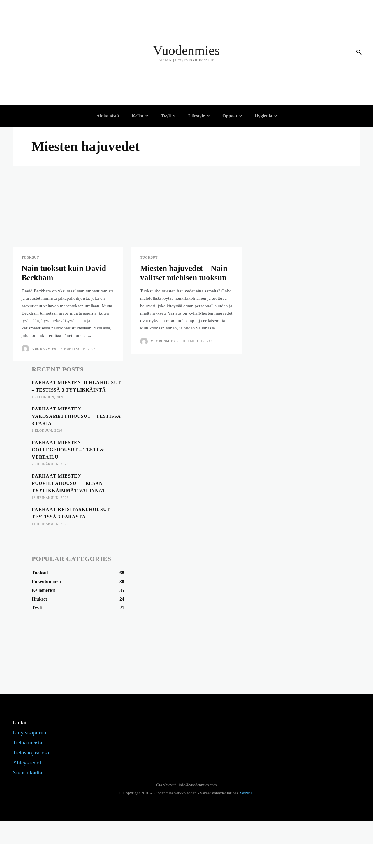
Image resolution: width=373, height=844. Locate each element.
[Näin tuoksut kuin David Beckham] (68, 219)
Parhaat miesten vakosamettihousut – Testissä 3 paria (76, 416)
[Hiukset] (56, 144)
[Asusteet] (56, 65)
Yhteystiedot (27, 762)
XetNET (246, 793)
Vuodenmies (44, 348)
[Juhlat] (56, 13)
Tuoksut (30, 257)
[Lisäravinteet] (56, 74)
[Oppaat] (53, 83)
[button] (359, 52)
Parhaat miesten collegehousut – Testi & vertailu (68, 449)
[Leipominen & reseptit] (56, 100)
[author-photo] (26, 348)
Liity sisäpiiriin (29, 732)
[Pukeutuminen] (56, 4)
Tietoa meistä (27, 742)
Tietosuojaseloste (31, 753)
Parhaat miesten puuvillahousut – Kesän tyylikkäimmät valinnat (69, 483)
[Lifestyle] (53, 39)
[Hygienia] (53, 135)
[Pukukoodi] (56, 30)
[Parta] (56, 153)
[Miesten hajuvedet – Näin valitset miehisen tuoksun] (186, 219)
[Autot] (56, 91)
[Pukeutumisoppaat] (56, 21)
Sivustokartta (27, 772)
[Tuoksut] (56, 56)
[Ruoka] (56, 48)
